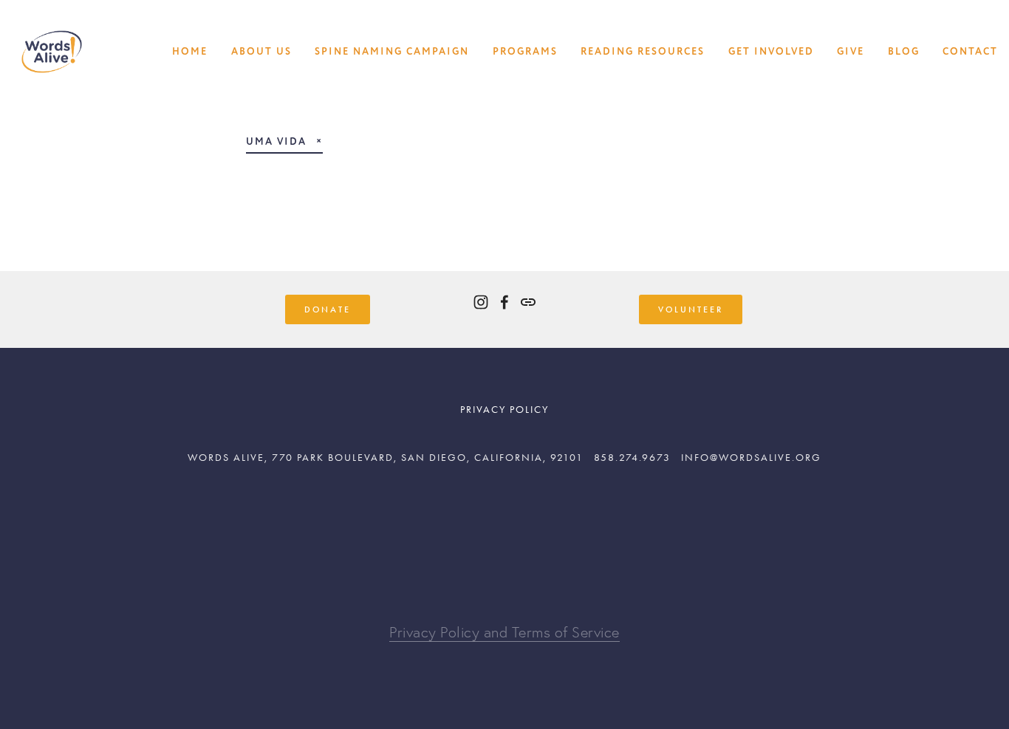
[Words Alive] (480, 302)
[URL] (528, 302)
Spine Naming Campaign (392, 52)
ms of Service (576, 632)
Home (190, 52)
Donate (327, 309)
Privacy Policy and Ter (460, 632)
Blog (904, 52)
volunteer (690, 309)
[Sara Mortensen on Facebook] (504, 302)
